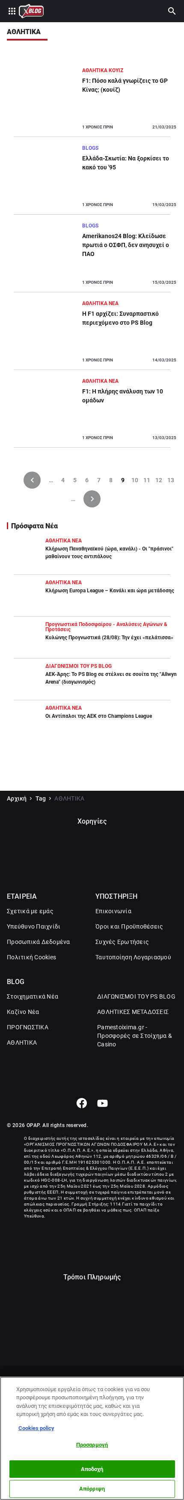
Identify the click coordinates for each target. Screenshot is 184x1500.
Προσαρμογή (92, 1445)
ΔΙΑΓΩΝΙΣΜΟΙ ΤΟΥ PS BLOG (136, 996)
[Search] (172, 11)
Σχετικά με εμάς (30, 911)
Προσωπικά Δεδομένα (38, 941)
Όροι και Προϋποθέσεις (129, 926)
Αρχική (17, 798)
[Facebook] (81, 1103)
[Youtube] (102, 1103)
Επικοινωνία (113, 911)
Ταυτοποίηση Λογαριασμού (133, 957)
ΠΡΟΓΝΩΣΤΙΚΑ (27, 1027)
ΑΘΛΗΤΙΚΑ (22, 1042)
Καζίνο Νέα (23, 1011)
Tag (41, 798)
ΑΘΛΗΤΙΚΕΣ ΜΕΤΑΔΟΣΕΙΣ (133, 1011)
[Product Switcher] (12, 11)
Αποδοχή (92, 1469)
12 (158, 480)
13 (170, 480)
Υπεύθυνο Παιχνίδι (33, 926)
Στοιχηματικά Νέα (32, 996)
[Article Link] (92, 101)
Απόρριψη (92, 1488)
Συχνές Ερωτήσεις (122, 941)
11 (146, 480)
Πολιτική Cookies (31, 957)
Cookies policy (36, 1428)
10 (134, 480)
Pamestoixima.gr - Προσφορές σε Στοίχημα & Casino (134, 1036)
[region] (92, 1438)
